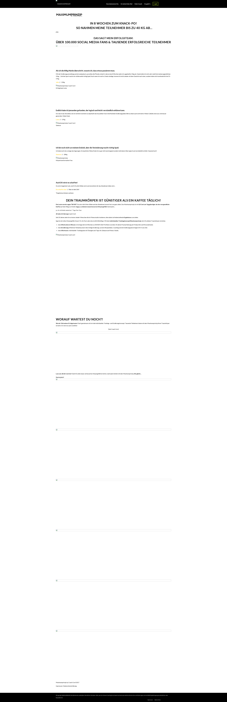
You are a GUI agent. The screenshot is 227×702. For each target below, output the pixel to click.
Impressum (59, 686)
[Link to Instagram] (164, 3)
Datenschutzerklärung (70, 686)
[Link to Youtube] (169, 3)
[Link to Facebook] (167, 3)
